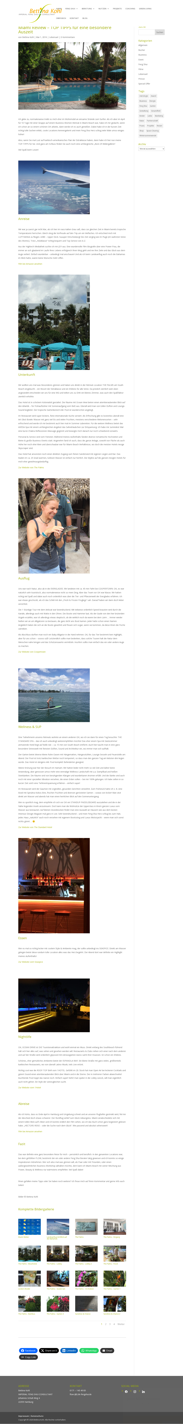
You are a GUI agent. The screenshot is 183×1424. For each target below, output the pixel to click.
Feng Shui (142, 64)
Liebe (150, 116)
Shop (142, 131)
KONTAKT (74, 18)
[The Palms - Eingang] (115, 1234)
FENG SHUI (70, 9)
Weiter (121, 1324)
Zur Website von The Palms (31, 467)
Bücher (141, 50)
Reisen (159, 125)
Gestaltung (144, 111)
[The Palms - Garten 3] (58, 1311)
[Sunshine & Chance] (86, 1311)
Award (153, 96)
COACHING (130, 9)
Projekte (150, 125)
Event (141, 59)
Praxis (142, 125)
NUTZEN (102, 9)
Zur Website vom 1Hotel (29, 1087)
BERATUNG (87, 9)
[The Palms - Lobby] (58, 1261)
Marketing (159, 116)
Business (142, 54)
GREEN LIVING (145, 9)
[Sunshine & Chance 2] (115, 1311)
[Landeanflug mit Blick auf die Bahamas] (58, 1234)
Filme (140, 69)
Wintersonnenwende (148, 135)
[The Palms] (86, 1234)
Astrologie (144, 96)
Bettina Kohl (28, 37)
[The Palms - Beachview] (29, 1261)
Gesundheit (155, 111)
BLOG (84, 18)
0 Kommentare (68, 37)
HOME (59, 9)
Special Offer (144, 83)
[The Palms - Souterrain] (58, 1286)
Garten (153, 106)
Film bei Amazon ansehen (30, 263)
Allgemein (142, 45)
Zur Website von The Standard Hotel (35, 827)
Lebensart (53, 37)
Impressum (23, 1416)
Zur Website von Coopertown (32, 651)
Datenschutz (37, 1416)
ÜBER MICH (61, 18)
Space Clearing (153, 131)
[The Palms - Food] (115, 1261)
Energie (153, 101)
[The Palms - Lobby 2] (86, 1261)
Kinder (142, 116)
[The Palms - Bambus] (29, 1311)
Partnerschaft (152, 120)
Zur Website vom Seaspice (30, 961)
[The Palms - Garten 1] (115, 1286)
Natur (142, 120)
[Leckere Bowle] (29, 1286)
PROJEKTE (117, 9)
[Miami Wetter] (29, 1234)
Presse (141, 78)
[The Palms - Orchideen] (86, 1286)
